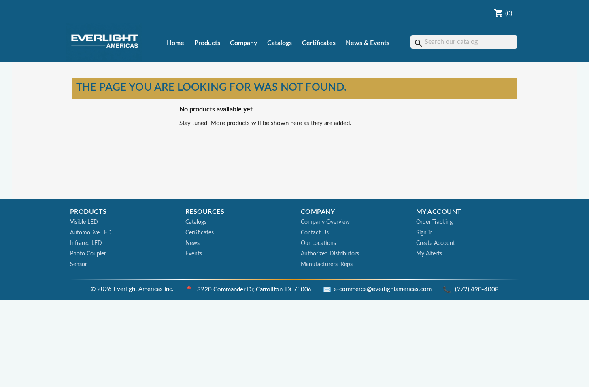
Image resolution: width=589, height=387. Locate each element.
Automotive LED (91, 233)
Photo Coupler (88, 254)
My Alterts (429, 254)
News (192, 243)
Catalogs (279, 43)
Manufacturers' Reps (327, 264)
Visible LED (84, 222)
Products (207, 43)
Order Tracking (434, 222)
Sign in (424, 233)
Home (175, 43)
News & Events (367, 43)
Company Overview (325, 222)
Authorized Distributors (330, 254)
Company (243, 43)
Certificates (319, 43)
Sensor (78, 264)
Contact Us (315, 233)
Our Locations (318, 243)
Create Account (435, 243)
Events (193, 254)
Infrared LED (86, 243)
